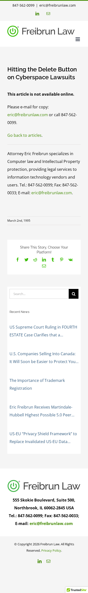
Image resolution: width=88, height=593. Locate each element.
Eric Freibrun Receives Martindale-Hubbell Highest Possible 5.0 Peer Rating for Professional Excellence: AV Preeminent (44, 411)
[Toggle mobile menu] (78, 39)
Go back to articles (24, 135)
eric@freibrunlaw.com (57, 5)
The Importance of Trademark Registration (37, 384)
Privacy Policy (51, 550)
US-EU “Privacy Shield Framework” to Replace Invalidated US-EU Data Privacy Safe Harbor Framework (43, 438)
